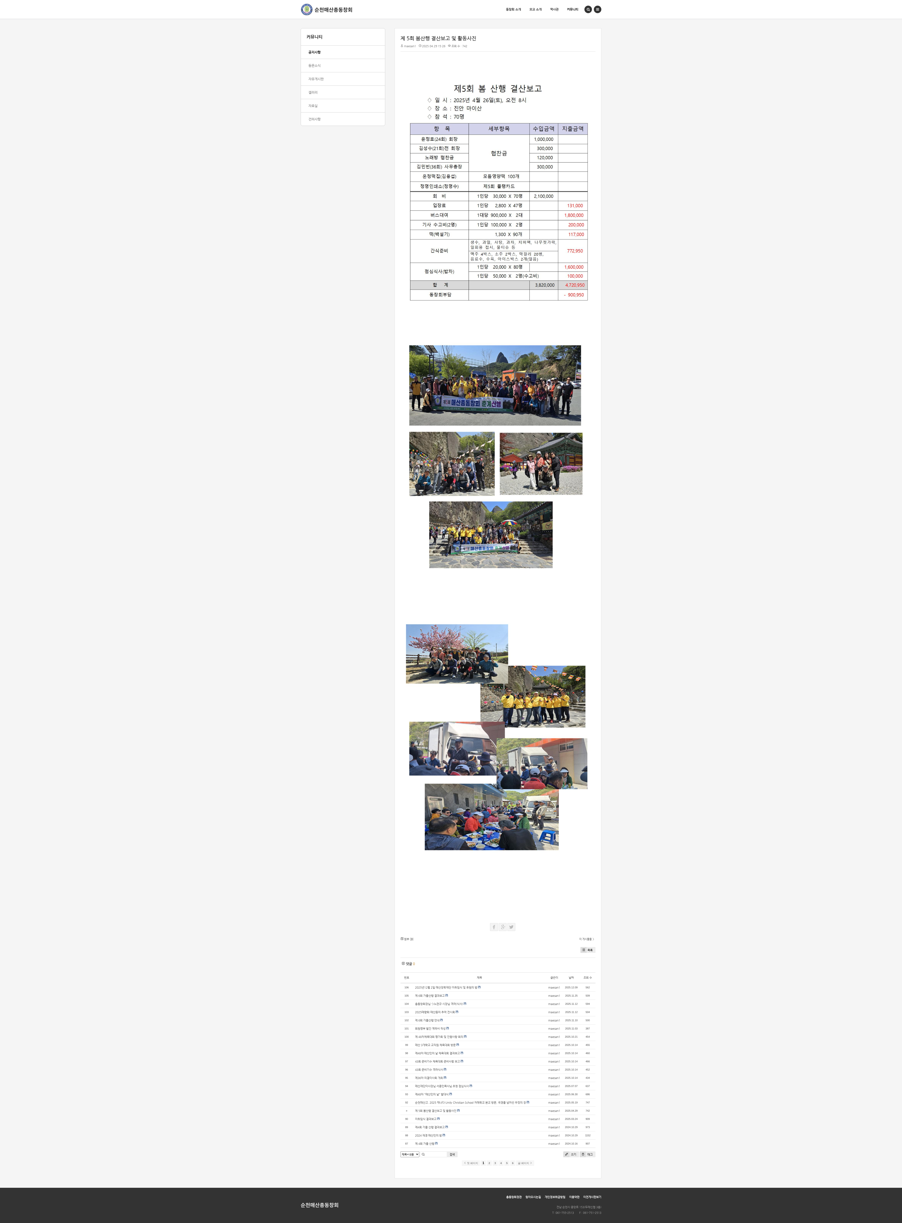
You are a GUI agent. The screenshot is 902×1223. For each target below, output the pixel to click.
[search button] (588, 9)
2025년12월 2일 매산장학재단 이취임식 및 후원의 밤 (446, 987)
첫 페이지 (472, 1163)
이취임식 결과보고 (425, 1119)
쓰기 (573, 1154)
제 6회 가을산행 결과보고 (430, 995)
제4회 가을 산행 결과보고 (430, 1127)
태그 (590, 1154)
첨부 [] (408, 939)
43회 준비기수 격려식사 (429, 1069)
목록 (590, 950)
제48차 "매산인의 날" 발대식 (432, 1094)
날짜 (571, 977)
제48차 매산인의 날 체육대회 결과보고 (437, 1053)
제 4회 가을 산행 (424, 1143)
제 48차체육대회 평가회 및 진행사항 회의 (439, 1036)
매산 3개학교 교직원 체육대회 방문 (435, 1045)
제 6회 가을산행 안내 (427, 1020)
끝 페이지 (524, 1163)
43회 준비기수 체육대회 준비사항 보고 (437, 1061)
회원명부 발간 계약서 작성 (430, 1028)
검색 (452, 1154)
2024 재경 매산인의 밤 (428, 1135)
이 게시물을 (585, 939)
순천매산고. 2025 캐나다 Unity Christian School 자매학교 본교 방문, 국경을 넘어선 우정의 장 (470, 1102)
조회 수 (587, 977)
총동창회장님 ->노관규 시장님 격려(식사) (439, 1004)
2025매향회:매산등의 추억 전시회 (435, 1012)
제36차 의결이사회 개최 (429, 1077)
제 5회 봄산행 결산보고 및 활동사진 (438, 38)
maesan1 (410, 46)
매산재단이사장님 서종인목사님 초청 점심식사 (442, 1086)
